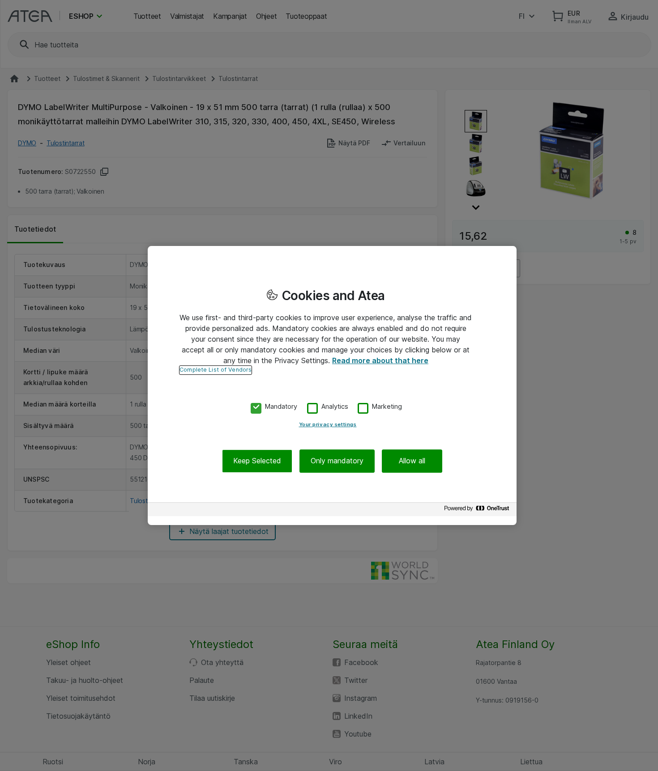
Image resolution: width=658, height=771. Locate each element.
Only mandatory (337, 461)
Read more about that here (380, 360)
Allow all (412, 461)
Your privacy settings (328, 425)
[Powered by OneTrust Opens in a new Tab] (478, 510)
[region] (332, 385)
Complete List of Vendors (215, 369)
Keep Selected (257, 461)
